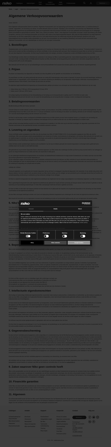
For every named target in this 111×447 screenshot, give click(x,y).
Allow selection (55, 242)
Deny (32, 242)
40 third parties (33, 228)
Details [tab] (56, 208)
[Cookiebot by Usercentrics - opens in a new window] (83, 203)
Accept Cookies (78, 242)
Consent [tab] (31, 208)
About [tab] (80, 208)
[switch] (46, 236)
